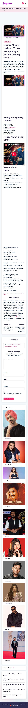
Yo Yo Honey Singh (11, 127)
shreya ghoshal (8, 603)
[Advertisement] (14, 20)
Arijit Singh (7, 536)
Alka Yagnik (7, 558)
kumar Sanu (7, 506)
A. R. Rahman (8, 581)
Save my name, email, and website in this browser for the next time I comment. (12, 394)
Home (3, 8)
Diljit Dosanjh (8, 438)
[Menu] (25, 3)
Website (6, 386)
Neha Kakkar (8, 480)
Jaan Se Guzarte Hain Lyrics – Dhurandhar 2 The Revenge (13, 685)
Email (5, 379)
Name (5, 372)
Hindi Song (7, 41)
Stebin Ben (7, 660)
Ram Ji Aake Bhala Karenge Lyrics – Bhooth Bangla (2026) (14, 690)
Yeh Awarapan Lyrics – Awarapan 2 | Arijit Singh (13, 679)
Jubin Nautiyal (8, 464)
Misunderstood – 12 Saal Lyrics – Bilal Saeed (12, 695)
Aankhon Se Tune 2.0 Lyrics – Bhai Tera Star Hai (13, 674)
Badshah (7, 629)
